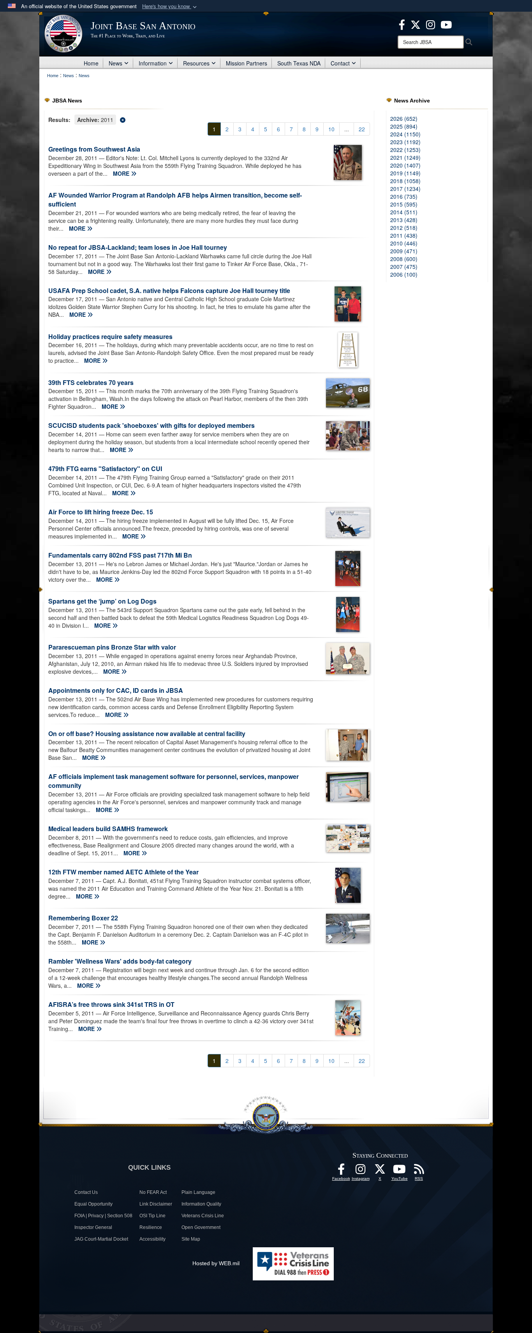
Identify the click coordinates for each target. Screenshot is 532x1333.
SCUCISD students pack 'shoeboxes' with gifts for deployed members (151, 425)
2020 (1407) (405, 165)
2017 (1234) (405, 188)
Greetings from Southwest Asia (94, 149)
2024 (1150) (405, 134)
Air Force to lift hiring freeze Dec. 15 (100, 511)
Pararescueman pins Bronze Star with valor (112, 647)
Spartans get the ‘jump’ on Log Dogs (102, 601)
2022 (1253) (405, 150)
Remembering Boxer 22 (83, 917)
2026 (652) (403, 118)
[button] (170, 6)
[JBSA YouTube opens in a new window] (446, 24)
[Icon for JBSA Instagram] (360, 1171)
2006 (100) (403, 274)
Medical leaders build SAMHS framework (108, 828)
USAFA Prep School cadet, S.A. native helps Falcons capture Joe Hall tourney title (169, 290)
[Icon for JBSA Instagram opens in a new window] (430, 24)
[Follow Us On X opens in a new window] (380, 1171)
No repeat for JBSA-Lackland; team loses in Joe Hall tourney (137, 247)
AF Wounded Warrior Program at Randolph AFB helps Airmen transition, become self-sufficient (175, 199)
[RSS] (419, 1171)
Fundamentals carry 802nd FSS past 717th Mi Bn (120, 555)
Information (153, 63)
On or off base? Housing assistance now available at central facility (146, 733)
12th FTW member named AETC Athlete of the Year (123, 871)
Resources (196, 63)
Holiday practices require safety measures (110, 336)
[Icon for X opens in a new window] (415, 24)
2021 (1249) (405, 157)
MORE (122, 173)
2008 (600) (403, 259)
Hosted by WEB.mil (216, 1263)
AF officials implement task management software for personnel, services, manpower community (173, 781)
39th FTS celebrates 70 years (91, 382)
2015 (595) (403, 204)
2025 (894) (403, 126)
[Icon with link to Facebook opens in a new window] (402, 24)
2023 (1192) (405, 142)
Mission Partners (246, 63)
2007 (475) (403, 266)
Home (91, 63)
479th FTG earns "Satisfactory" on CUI (105, 468)
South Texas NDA (299, 63)
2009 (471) (403, 251)
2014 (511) (403, 212)
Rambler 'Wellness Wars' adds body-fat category (120, 961)
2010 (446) (403, 243)
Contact (340, 63)
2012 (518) (403, 227)
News (115, 63)
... (346, 129)
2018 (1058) (405, 181)
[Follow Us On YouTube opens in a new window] (399, 1171)
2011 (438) (403, 235)
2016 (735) (403, 196)
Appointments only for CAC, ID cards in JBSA (115, 690)
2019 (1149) (405, 173)
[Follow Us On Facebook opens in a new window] (341, 1171)
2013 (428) (403, 220)
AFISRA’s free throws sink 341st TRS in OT (111, 1004)
